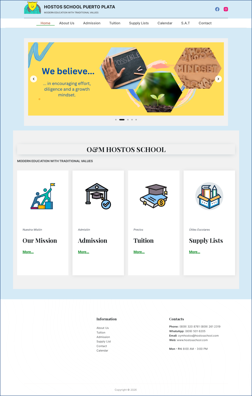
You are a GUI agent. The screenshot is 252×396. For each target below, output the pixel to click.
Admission (91, 23)
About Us (66, 23)
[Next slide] (218, 79)
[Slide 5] (136, 120)
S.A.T (185, 23)
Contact (205, 23)
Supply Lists (139, 23)
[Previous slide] (33, 79)
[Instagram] (226, 9)
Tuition (114, 23)
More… (83, 252)
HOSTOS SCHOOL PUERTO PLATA (79, 6)
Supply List (104, 341)
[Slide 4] (132, 120)
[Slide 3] (128, 120)
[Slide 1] (116, 120)
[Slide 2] (121, 120)
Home (45, 23)
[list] (126, 79)
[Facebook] (217, 9)
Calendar (165, 23)
